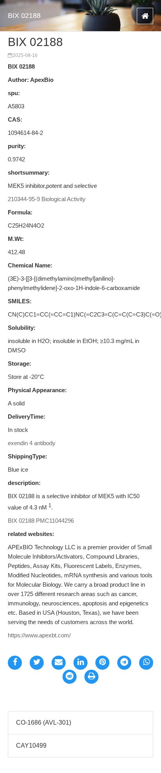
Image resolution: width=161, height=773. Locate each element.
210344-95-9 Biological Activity (47, 199)
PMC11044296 (55, 520)
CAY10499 (31, 745)
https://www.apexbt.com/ (39, 635)
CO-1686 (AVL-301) (43, 722)
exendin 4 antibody (31, 443)
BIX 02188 (24, 15)
